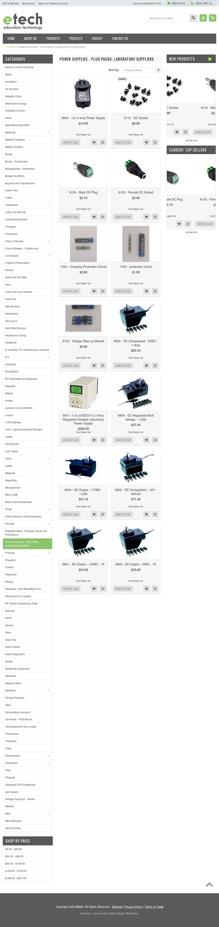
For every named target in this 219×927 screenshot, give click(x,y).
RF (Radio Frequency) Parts (21, 603)
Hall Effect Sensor (15, 328)
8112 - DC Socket (136, 118)
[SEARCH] (193, 18)
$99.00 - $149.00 (15, 863)
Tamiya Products (14, 697)
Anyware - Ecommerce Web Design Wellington (109, 913)
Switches (10, 690)
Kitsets (9, 393)
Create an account (58, 3)
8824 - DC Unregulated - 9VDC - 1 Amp (136, 343)
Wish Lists (178, 3)
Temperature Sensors (17, 712)
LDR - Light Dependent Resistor (23, 429)
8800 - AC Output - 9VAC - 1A (135, 564)
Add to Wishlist (94, 142)
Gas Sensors (12, 306)
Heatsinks (11, 342)
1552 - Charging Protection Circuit (83, 266)
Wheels (9, 806)
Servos (9, 625)
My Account (28, 3)
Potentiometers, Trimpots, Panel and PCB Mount (26, 532)
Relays (9, 581)
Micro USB (11, 494)
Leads (8, 436)
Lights (8, 465)
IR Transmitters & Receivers (21, 378)
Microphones (12, 487)
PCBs (8, 509)
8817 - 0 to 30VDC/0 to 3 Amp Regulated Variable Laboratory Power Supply (83, 419)
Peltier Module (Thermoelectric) (23, 516)
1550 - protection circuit (136, 266)
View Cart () (203, 3)
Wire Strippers (13, 820)
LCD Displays (13, 422)
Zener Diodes (13, 828)
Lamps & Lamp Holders (19, 408)
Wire (7, 813)
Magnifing (11, 480)
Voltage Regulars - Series (20, 799)
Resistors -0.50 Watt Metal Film (23, 589)
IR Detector (11, 371)
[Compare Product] (203, 18)
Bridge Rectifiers (14, 176)
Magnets (10, 473)
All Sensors (11, 89)
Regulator (11, 574)
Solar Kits (10, 639)
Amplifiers (11, 81)
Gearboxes (11, 313)
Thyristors (10, 741)
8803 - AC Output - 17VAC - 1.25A (83, 492)
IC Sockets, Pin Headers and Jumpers (27, 349)
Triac (8, 770)
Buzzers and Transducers (20, 183)
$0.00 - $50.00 (13, 849)
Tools (8, 748)
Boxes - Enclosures (16, 161)
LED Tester (11, 451)
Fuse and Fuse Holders (18, 291)
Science (10, 610)
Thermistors (12, 733)
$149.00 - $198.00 (16, 870)
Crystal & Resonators (17, 262)
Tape (8, 705)
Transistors (11, 763)
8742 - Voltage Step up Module (83, 341)
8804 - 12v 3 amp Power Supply (83, 118)
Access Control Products (19, 67)
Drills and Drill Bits (16, 277)
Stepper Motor (13, 683)
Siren (8, 632)
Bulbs (8, 74)
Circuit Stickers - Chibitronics (21, 248)
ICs (7, 357)
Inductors (10, 364)
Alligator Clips (13, 96)
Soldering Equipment (17, 668)
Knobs (9, 400)
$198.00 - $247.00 (16, 878)
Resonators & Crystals (18, 596)
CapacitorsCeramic (16, 219)
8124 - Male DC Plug (83, 192)
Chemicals (11, 234)
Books (8, 154)
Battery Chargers (15, 139)
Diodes (9, 270)
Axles (8, 117)
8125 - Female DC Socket (135, 192)
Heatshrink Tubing (15, 335)
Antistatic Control (15, 110)
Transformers (12, 755)
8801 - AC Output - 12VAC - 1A (83, 564)
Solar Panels (12, 646)
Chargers (10, 226)
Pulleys (9, 567)
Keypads (10, 386)
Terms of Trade (154, 907)
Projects (10, 552)
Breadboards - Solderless (20, 168)
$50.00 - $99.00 (14, 856)
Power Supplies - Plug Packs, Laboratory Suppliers (22, 543)
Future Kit (10, 299)
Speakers (10, 676)
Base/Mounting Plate (17, 125)
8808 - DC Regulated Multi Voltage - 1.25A (136, 417)
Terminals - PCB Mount (18, 719)
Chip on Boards (14, 241)
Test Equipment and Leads (20, 726)
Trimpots (10, 777)
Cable (8, 197)
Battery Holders (14, 147)
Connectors (12, 255)
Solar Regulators (15, 654)
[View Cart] (212, 18)
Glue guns (11, 321)
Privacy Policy (133, 907)
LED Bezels (12, 444)
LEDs (8, 458)
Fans (8, 284)
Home (10, 47)
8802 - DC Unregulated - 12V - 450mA (136, 492)
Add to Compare (102, 142)
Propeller (10, 560)
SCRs (8, 618)
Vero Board (11, 792)
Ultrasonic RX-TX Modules (20, 784)
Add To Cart (70, 142)
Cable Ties (11, 190)
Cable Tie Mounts (15, 212)
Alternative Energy (16, 103)
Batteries (10, 132)
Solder (9, 661)
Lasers (9, 415)
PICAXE (10, 523)
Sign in (41, 3)
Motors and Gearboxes (18, 502)
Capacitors (11, 204)
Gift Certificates (11, 3)
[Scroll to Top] (210, 885)
